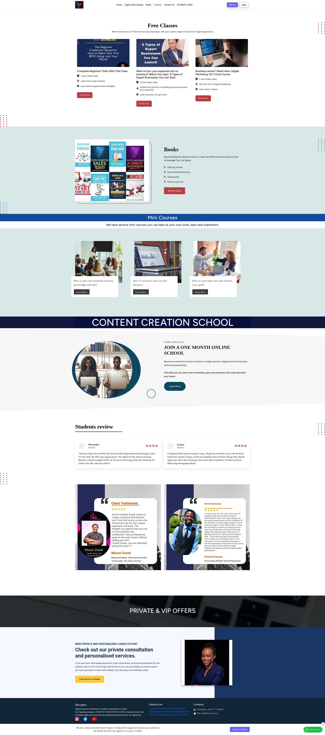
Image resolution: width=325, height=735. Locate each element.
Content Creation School (161, 708)
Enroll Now (85, 95)
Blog (165, 714)
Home (119, 5)
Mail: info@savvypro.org (207, 713)
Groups (157, 711)
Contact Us (169, 5)
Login (243, 5)
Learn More (81, 292)
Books (148, 5)
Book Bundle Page (174, 711)
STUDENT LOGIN (184, 5)
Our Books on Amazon (177, 714)
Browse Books (174, 190)
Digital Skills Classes (134, 5)
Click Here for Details (89, 679)
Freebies (157, 5)
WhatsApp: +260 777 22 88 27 (210, 709)
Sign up (232, 5)
